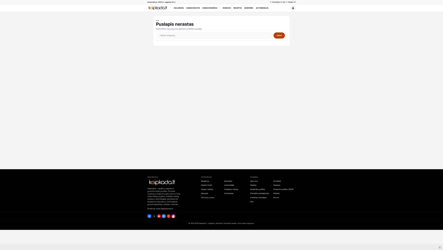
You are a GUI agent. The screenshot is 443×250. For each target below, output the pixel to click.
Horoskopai (276, 2)
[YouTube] (159, 216)
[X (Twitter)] (154, 216)
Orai (283, 2)
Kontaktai (277, 181)
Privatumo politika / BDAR (283, 189)
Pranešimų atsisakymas (259, 193)
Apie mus (254, 181)
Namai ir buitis (193, 8)
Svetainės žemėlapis (258, 198)
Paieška (290, 2)
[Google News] (164, 216)
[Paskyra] (293, 8)
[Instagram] (173, 216)
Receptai (238, 8)
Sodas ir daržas (209, 8)
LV (295, 2)
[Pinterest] (169, 216)
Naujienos (179, 8)
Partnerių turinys (207, 198)
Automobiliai (262, 8)
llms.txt (276, 198)
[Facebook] (149, 216)
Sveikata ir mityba (231, 189)
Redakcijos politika (257, 189)
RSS (251, 202)
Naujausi (276, 185)
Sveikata (226, 8)
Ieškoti (279, 35)
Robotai (276, 193)
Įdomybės (248, 8)
